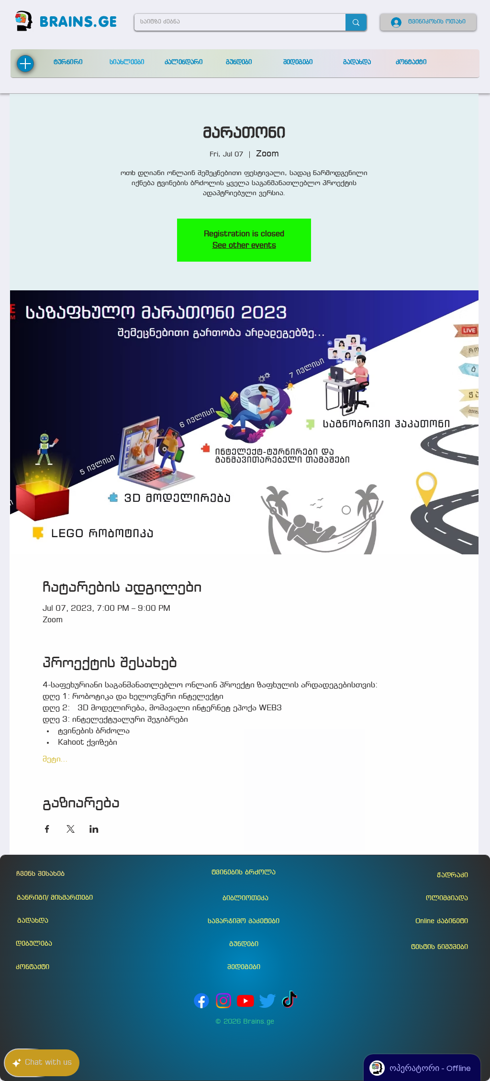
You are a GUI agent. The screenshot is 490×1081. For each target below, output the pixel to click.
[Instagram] (223, 1001)
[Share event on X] (70, 829)
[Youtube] (245, 1001)
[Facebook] (201, 1001)
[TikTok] (289, 1001)
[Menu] (25, 63)
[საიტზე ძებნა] (356, 22)
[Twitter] (267, 1001)
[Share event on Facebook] (47, 829)
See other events (244, 246)
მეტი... (55, 759)
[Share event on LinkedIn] (94, 829)
